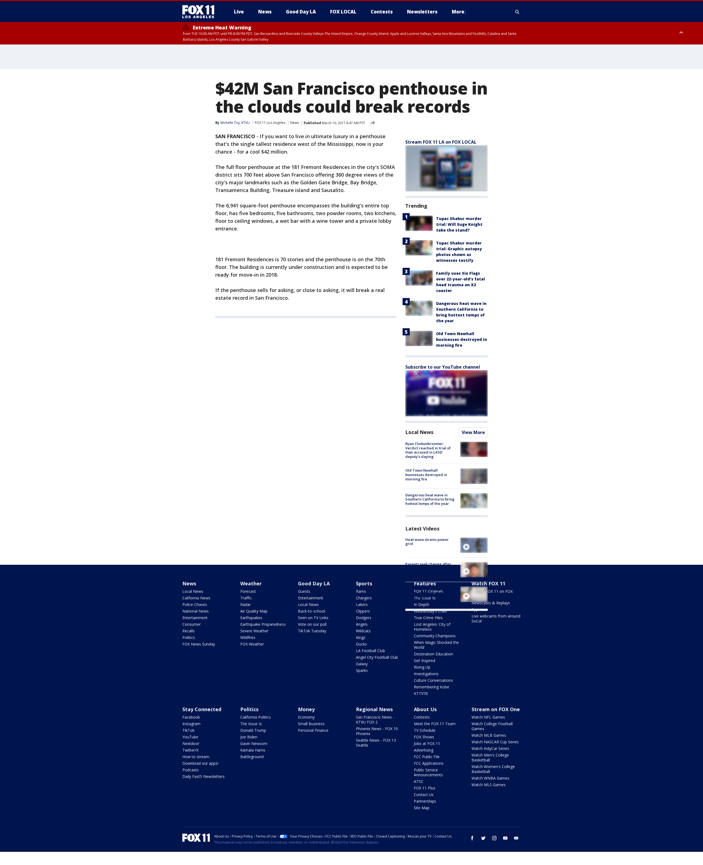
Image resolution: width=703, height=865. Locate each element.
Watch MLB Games (489, 735)
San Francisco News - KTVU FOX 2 (375, 719)
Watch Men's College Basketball (490, 757)
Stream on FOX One (496, 709)
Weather (251, 583)
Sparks (362, 670)
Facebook (191, 717)
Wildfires (247, 637)
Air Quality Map (253, 611)
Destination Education (433, 654)
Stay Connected (201, 709)
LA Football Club (370, 650)
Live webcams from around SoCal (496, 618)
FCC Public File (427, 756)
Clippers (363, 611)
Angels (362, 624)
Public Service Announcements (428, 772)
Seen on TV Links (313, 617)
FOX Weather (252, 644)
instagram (494, 838)
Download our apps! (200, 763)
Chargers (364, 597)
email (516, 838)
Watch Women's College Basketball (493, 769)
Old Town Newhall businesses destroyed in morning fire (461, 339)
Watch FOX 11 (488, 583)
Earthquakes (251, 617)
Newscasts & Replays (491, 602)
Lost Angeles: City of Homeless (432, 627)
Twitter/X (190, 750)
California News (196, 597)
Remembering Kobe (431, 686)
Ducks (361, 644)
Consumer (191, 624)
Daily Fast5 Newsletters (203, 776)
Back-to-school (311, 611)
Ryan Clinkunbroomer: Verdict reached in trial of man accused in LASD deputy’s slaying (428, 450)
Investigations (426, 673)
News (294, 122)
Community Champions (435, 635)
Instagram (191, 723)
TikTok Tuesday (312, 630)
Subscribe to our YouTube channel (442, 367)
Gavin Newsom (253, 743)
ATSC (418, 781)
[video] (474, 545)
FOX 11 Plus (424, 788)
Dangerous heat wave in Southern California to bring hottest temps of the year (429, 499)
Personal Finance (313, 730)
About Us (425, 709)
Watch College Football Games (492, 726)
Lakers (362, 604)
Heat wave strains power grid (427, 541)
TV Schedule (425, 730)
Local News (419, 432)
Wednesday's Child (430, 611)
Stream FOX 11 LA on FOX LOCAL (440, 142)
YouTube (190, 736)
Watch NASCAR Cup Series (495, 741)
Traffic (246, 597)
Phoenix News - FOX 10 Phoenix (377, 731)
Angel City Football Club (377, 657)
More (458, 12)
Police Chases (194, 604)
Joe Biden (248, 736)
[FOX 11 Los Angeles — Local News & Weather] (200, 11)
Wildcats (363, 630)
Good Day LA (314, 583)
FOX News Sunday (198, 644)
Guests (304, 591)
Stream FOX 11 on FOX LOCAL (492, 594)
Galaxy (362, 663)
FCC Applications (428, 763)
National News (195, 611)
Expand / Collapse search (517, 12)
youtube (505, 838)
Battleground (252, 756)
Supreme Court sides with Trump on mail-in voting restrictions (427, 592)
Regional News (374, 709)
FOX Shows (424, 736)
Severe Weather (254, 630)
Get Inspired (424, 660)
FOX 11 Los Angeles (270, 122)
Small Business (311, 723)
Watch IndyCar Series (490, 748)
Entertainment (195, 617)
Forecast (248, 591)
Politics (188, 637)
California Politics (255, 717)
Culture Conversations (433, 680)
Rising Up (422, 667)
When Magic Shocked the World (436, 645)
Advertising (423, 750)
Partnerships (425, 801)
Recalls (188, 630)
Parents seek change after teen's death (428, 566)
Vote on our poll (312, 624)
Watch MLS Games (489, 784)
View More (473, 432)
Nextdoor (190, 743)
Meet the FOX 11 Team (435, 723)
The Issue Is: (251, 723)
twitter (483, 838)
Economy (306, 717)
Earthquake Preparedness (263, 624)
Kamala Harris (252, 750)
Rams (361, 591)
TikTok (188, 730)
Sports (364, 583)
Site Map (421, 807)
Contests (422, 717)
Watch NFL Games (488, 717)
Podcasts (190, 769)
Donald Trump (253, 730)
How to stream (195, 756)
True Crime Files (428, 617)
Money (306, 709)
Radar (245, 604)
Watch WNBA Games (490, 778)
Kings (361, 637)
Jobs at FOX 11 (427, 743)
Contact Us (424, 794)
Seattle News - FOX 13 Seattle (376, 743)
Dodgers (363, 617)
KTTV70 (421, 693)
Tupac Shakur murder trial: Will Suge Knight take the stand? (459, 224)
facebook (472, 838)
